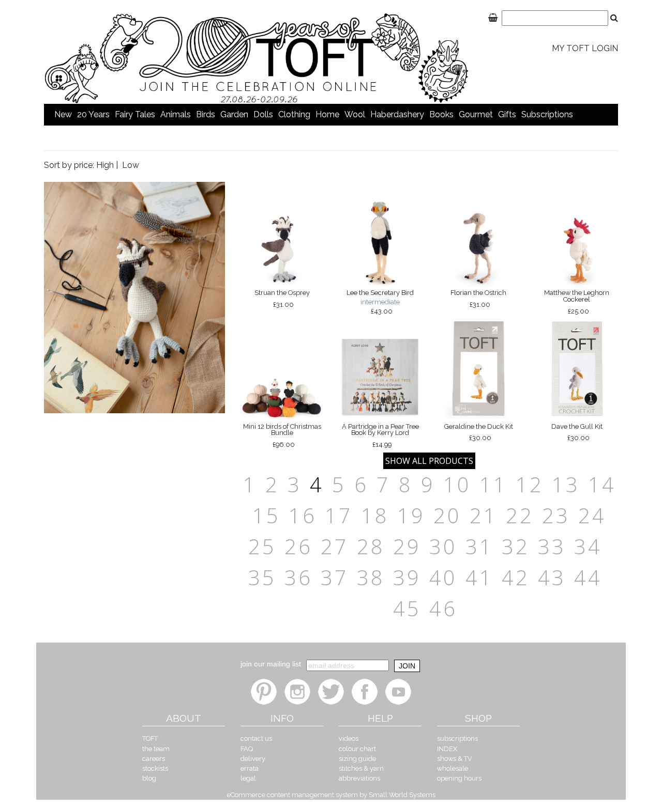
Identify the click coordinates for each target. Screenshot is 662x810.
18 (375, 515)
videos (348, 738)
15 (266, 515)
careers (153, 758)
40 (443, 577)
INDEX (447, 749)
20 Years (93, 114)
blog (149, 778)
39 (407, 577)
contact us (256, 738)
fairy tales (135, 114)
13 (566, 484)
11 (493, 484)
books (441, 114)
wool (354, 114)
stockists (155, 768)
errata (249, 768)
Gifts (507, 114)
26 (298, 546)
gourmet (476, 114)
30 (443, 546)
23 (556, 515)
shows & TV (454, 758)
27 (335, 546)
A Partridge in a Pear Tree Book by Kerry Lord (380, 435)
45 (407, 608)
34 (588, 546)
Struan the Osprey (282, 298)
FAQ (246, 749)
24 (592, 515)
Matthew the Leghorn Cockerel (576, 302)
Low (130, 165)
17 (339, 515)
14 (602, 484)
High (105, 165)
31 (479, 546)
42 (516, 577)
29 (407, 546)
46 (443, 608)
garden (234, 114)
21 (484, 515)
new (63, 114)
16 (303, 515)
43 (552, 577)
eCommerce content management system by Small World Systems (331, 795)
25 (262, 546)
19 (411, 515)
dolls (263, 114)
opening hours (459, 778)
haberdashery (397, 114)
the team (156, 749)
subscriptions (547, 114)
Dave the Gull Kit (577, 432)
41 (479, 577)
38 (371, 577)
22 (520, 515)
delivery (252, 758)
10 (457, 484)
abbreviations (359, 778)
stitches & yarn (361, 768)
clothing (294, 114)
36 (298, 577)
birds (205, 114)
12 (530, 484)
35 (262, 577)
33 (552, 546)
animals (175, 114)
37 (335, 577)
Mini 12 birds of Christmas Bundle (282, 435)
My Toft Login (585, 48)
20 (447, 515)
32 (516, 546)
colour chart (357, 749)
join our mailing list (270, 664)
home (327, 114)
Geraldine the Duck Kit (478, 432)
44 (588, 577)
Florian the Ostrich (478, 298)
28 (371, 546)
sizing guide (357, 758)
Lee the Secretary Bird (380, 302)
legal (248, 778)
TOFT (150, 738)
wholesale (452, 768)
